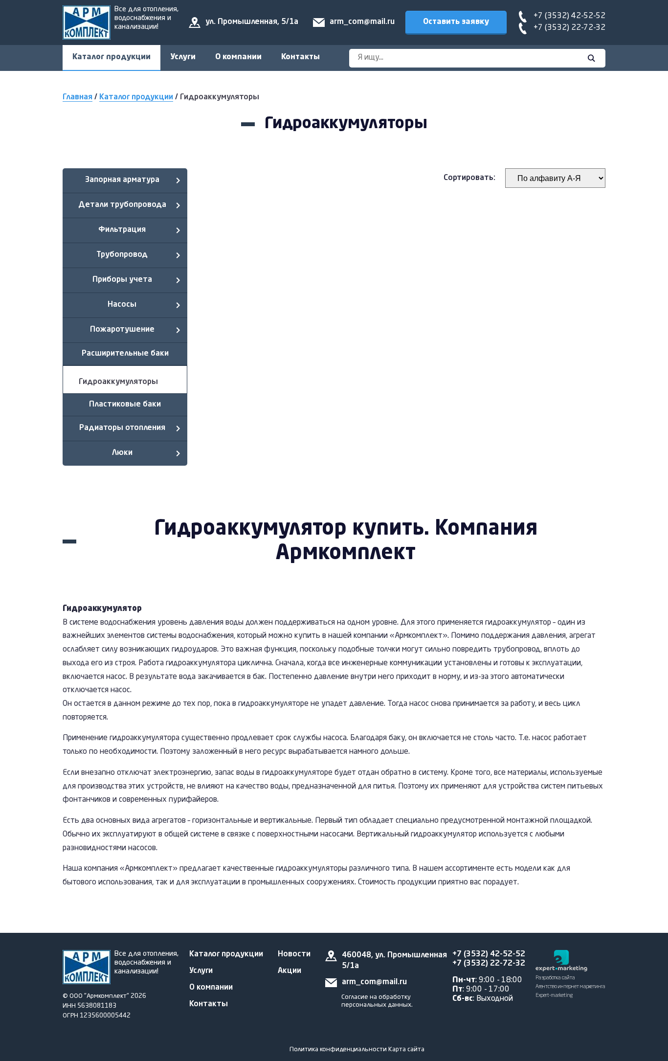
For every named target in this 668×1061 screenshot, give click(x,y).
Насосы (122, 305)
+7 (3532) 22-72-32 (569, 28)
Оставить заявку (456, 22)
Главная (77, 97)
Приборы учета (122, 280)
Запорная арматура (122, 180)
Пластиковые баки (125, 404)
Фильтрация (122, 230)
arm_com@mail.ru (362, 22)
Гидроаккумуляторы (118, 382)
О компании (238, 57)
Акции (289, 971)
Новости (294, 954)
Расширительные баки (125, 354)
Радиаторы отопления (122, 428)
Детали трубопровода (122, 205)
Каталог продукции (111, 57)
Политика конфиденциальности (338, 1049)
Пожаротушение (122, 330)
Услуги (183, 57)
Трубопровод (122, 255)
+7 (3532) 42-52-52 (569, 16)
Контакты (300, 57)
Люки (122, 453)
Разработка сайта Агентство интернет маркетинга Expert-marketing (570, 986)
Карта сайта (406, 1049)
